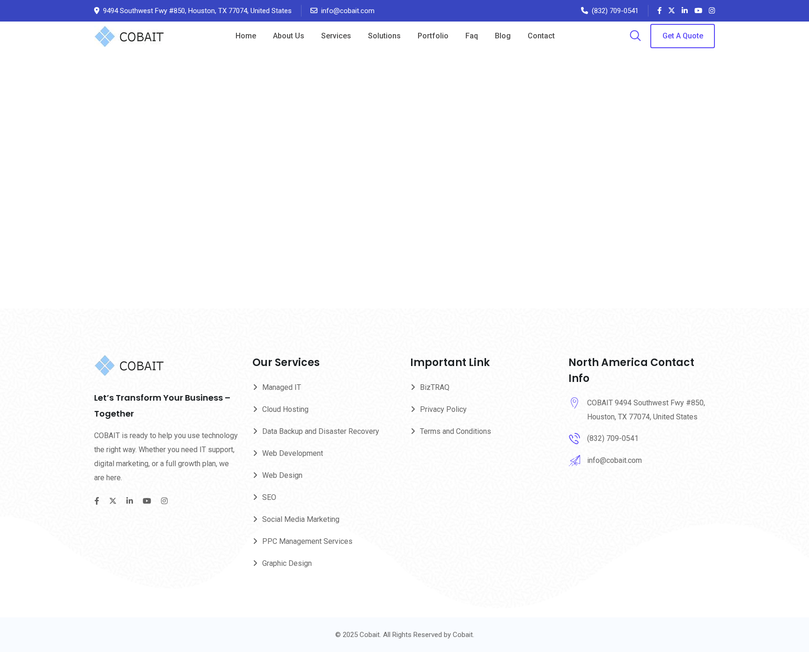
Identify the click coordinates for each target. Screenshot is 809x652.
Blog (503, 35)
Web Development (292, 453)
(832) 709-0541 (615, 11)
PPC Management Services (307, 541)
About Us (288, 35)
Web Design (282, 475)
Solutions (384, 35)
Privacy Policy (443, 409)
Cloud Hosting (285, 409)
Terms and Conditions (455, 431)
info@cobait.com (348, 11)
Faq (471, 35)
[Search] (635, 36)
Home (245, 35)
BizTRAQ (434, 387)
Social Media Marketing (300, 519)
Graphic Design (287, 563)
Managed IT (281, 387)
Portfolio (433, 35)
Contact (541, 35)
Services (336, 35)
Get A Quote (682, 35)
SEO (269, 497)
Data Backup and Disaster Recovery (320, 431)
